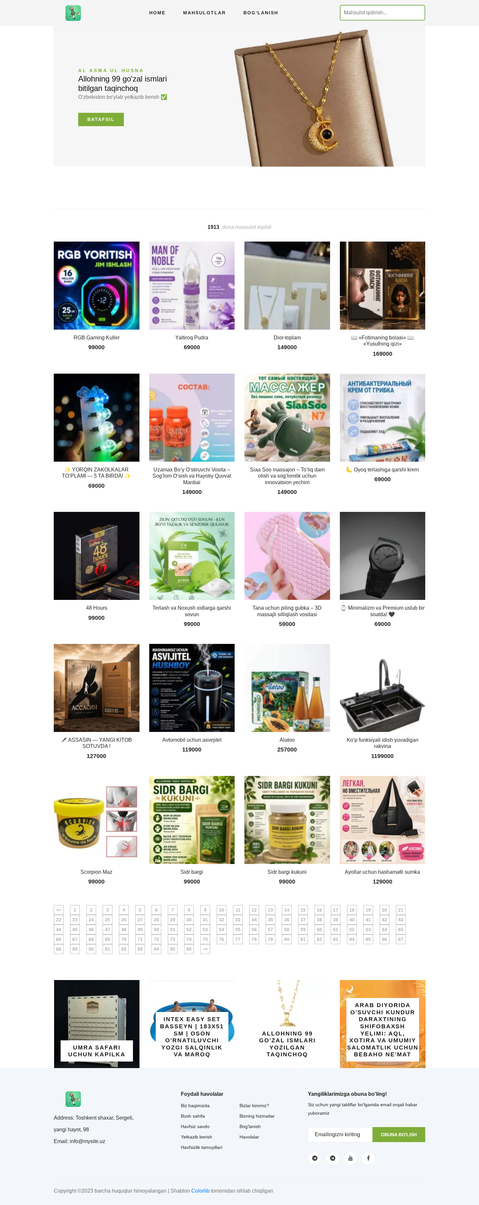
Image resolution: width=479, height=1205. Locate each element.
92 (123, 949)
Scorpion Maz (96, 872)
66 (58, 939)
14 (286, 910)
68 (91, 939)
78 (254, 939)
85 (368, 939)
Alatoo (287, 740)
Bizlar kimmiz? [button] (254, 1105)
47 (107, 929)
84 (352, 939)
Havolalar (249, 1136)
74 (189, 939)
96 (189, 949)
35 (270, 919)
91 (107, 949)
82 (319, 939)
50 (156, 929)
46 (91, 929)
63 (368, 929)
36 (286, 919)
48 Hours (96, 608)
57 (270, 929)
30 (189, 919)
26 (123, 919)
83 (335, 939)
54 (221, 929)
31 (205, 919)
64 (384, 929)
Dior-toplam (287, 337)
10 (221, 910)
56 (254, 929)
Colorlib (200, 1191)
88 (58, 949)
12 (254, 910)
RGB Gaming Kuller (97, 337)
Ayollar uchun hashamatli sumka (382, 872)
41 (368, 919)
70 (123, 939)
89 (75, 949)
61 (335, 929)
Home (157, 12)
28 (156, 919)
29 (172, 919)
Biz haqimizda (195, 1105)
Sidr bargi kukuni (287, 872)
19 (368, 910)
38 (319, 919)
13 (270, 910)
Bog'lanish (260, 12)
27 (140, 919)
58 (286, 929)
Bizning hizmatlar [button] (257, 1116)
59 (303, 929)
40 (352, 919)
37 (303, 919)
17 (335, 910)
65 (400, 929)
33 (237, 919)
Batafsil (101, 119)
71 (140, 939)
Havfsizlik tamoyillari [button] (201, 1147)
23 (75, 919)
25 (107, 919)
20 (384, 910)
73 (172, 939)
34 (254, 919)
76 (221, 939)
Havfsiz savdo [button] (195, 1126)
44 (58, 929)
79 (270, 939)
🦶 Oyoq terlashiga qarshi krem (382, 469)
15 (303, 910)
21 (400, 910)
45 (75, 929)
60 (319, 929)
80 (286, 939)
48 (123, 929)
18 (352, 910)
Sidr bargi (192, 872)
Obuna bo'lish (399, 1134)
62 (352, 929)
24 (91, 919)
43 (400, 919)
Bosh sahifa (193, 1116)
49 (140, 929)
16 (319, 910)
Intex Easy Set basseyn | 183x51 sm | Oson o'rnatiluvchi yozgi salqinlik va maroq (192, 1037)
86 (384, 939)
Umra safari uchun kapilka (96, 1051)
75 (205, 939)
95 (172, 949)
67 (75, 939)
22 (58, 919)
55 (237, 929)
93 (140, 949)
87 (400, 939)
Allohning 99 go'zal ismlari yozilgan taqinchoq (287, 1044)
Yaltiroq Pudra (191, 337)
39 (335, 919)
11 (238, 910)
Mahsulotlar (204, 12)
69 (107, 939)
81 (303, 939)
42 (384, 919)
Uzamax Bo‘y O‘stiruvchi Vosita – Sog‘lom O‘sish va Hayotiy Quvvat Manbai (191, 476)
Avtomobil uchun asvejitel (192, 740)
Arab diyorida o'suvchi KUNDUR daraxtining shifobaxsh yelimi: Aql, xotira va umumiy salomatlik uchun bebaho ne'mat (382, 1030)
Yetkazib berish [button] (196, 1136)
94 (156, 949)
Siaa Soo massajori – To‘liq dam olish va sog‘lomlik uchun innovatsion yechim (287, 476)
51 (172, 929)
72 (156, 939)
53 (205, 929)
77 (237, 939)
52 (189, 929)
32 (221, 919)
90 (91, 949)
